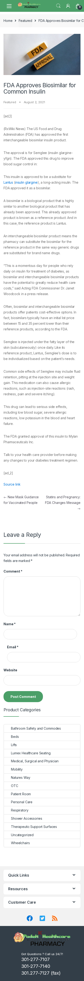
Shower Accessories (26, 818)
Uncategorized (22, 835)
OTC (14, 786)
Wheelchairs (20, 843)
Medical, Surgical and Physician (35, 761)
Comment (13, 571)
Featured (25, 21)
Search (58, 5)
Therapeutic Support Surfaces (34, 827)
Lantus (8, 182)
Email (12, 647)
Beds (15, 737)
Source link (12, 484)
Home (8, 21)
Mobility (17, 769)
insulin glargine (26, 182)
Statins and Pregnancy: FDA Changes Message (62, 502)
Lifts (14, 745)
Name (10, 624)
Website (10, 670)
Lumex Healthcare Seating (31, 753)
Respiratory (19, 810)
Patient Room (21, 794)
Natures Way (20, 777)
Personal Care (21, 802)
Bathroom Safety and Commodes (36, 728)
